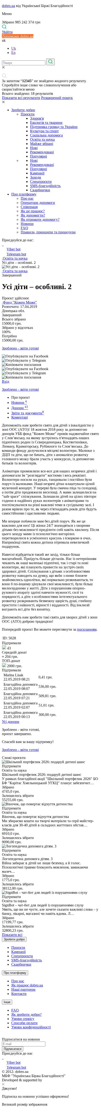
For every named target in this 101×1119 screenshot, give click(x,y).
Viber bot (13, 249)
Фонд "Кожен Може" (19, 302)
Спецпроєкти (41, 182)
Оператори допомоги (38, 203)
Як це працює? (33, 211)
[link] (50, 356)
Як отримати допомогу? (40, 219)
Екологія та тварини (46, 123)
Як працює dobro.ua (27, 985)
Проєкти (28, 114)
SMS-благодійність (45, 186)
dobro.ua (8, 6)
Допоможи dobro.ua (17, 36)
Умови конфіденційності (31, 1027)
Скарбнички (40, 190)
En (13, 53)
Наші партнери (23, 989)
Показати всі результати (21, 98)
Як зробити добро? (26, 1014)
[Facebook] (2, 1058)
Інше (7, 1002)
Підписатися (12, 1049)
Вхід (5, 381)
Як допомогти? (33, 215)
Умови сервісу (22, 1019)
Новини (27, 224)
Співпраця (29, 207)
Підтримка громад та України (54, 127)
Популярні (38, 156)
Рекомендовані (42, 152)
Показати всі (12, 935)
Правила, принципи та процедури (48, 232)
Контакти (19, 994)
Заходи (35, 177)
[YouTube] (3, 1058)
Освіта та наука (42, 139)
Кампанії (37, 173)
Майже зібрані (41, 144)
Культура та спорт (44, 131)
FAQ (24, 228)
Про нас (27, 198)
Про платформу (23, 194)
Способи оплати (24, 1023)
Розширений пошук (57, 98)
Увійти (7, 32)
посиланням (87, 629)
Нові (34, 148)
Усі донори (10, 722)
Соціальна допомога (46, 135)
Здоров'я (37, 118)
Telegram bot (16, 254)
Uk (13, 48)
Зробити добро (23, 110)
